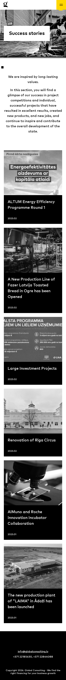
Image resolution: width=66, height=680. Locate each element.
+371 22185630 (22, 656)
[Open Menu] (61, 5)
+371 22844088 (43, 656)
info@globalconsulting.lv (33, 651)
